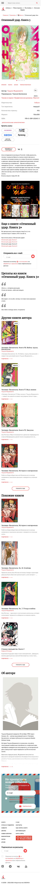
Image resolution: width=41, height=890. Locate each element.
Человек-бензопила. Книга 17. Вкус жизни (18, 390)
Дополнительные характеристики (13, 122)
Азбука (8, 8)
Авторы (3, 830)
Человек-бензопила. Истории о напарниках (19, 471)
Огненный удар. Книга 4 (9, 246)
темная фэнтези (25, 84)
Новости (4, 828)
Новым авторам (6, 833)
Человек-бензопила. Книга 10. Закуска (17, 430)
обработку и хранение (10, 263)
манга (10, 84)
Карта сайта (20, 833)
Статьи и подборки (7, 825)
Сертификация (20, 830)
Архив (3, 842)
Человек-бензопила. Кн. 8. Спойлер (16, 568)
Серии (3, 839)
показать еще (20, 488)
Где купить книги (21, 828)
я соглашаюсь (23, 261)
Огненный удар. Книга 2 (9, 242)
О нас (17, 822)
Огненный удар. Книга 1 (9, 240)
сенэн (16, 84)
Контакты (19, 825)
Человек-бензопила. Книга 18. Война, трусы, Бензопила (19, 348)
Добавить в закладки (8, 149)
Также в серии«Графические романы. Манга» (20, 98)
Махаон (37, 8)
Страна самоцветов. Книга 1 (12, 649)
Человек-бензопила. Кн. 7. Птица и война (18, 608)
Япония (3, 84)
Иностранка (17, 8)
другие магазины (8, 140)
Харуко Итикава (6, 651)
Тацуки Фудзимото (15, 91)
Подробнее (5, 358)
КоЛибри (28, 8)
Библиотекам (5, 836)
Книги (23, 10)
